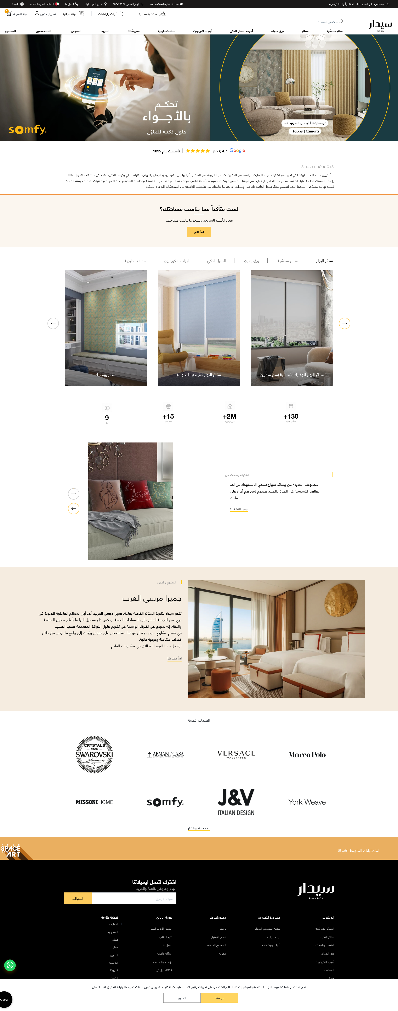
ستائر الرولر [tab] (324, 260)
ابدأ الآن (199, 232)
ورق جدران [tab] (251, 260)
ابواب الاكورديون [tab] (176, 260)
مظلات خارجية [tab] (135, 260)
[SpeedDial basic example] (10, 965)
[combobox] (174, 22)
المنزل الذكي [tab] (216, 260)
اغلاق (182, 998)
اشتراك (78, 898)
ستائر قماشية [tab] (288, 260)
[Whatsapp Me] (10, 968)
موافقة (219, 998)
